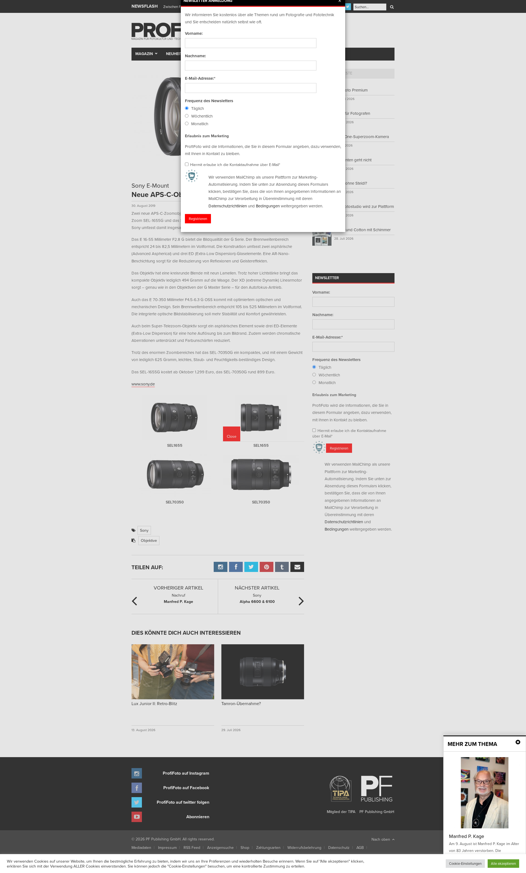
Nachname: (195, 56)
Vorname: (194, 33)
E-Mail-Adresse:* (200, 78)
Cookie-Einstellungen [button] (465, 863)
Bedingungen (268, 206)
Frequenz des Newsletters (209, 101)
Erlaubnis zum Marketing (207, 136)
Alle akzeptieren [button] (503, 863)
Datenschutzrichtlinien (227, 206)
